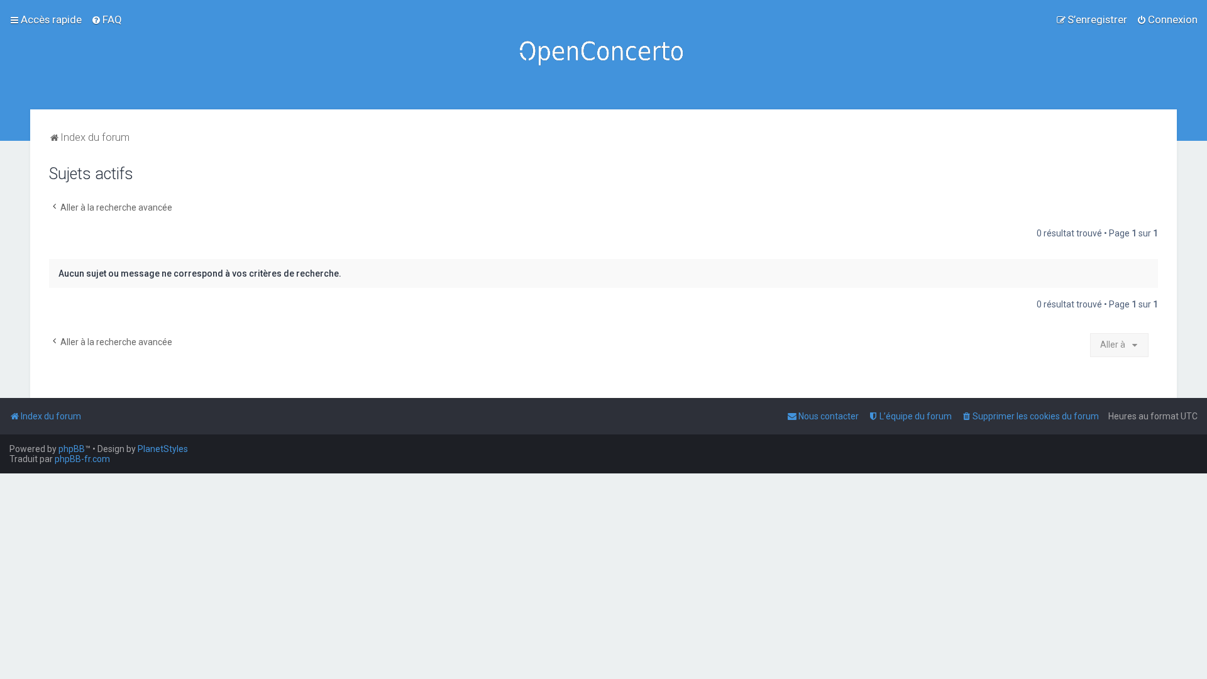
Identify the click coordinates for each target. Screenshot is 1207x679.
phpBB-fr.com (82, 459)
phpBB (71, 449)
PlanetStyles (163, 449)
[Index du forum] (603, 54)
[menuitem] (106, 19)
